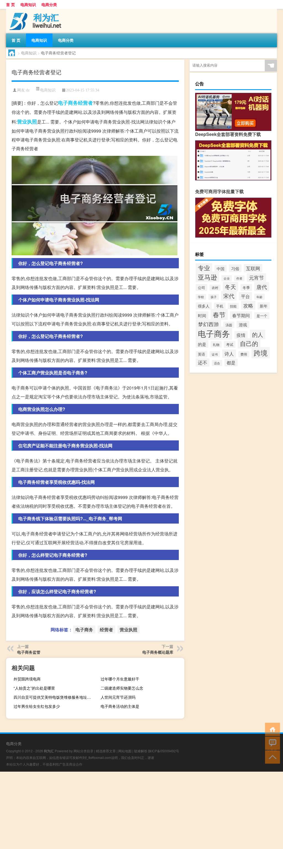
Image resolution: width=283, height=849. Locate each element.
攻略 (248, 305)
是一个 (261, 315)
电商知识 (28, 4)
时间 (202, 315)
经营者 (85, 102)
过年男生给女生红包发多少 (37, 706)
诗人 (229, 353)
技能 (233, 306)
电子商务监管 (28, 652)
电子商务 (68, 102)
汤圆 (229, 324)
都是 (231, 362)
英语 (201, 354)
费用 (243, 354)
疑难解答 (140, 750)
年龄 (259, 297)
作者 (239, 278)
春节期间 (241, 315)
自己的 (249, 343)
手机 (219, 306)
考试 (229, 344)
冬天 (230, 287)
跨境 (261, 353)
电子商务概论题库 (157, 652)
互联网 (253, 268)
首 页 (10, 4)
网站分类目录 (83, 750)
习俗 (235, 268)
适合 (217, 363)
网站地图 (125, 750)
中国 (220, 268)
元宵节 (256, 277)
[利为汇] (35, 11)
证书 (215, 354)
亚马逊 (207, 276)
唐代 (261, 286)
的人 (257, 334)
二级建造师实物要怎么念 (122, 688)
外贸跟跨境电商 (27, 679)
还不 (202, 362)
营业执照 (27, 121)
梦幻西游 (208, 324)
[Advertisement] (141, 810)
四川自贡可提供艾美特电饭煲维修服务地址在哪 (54, 697)
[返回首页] (271, 729)
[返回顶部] (271, 756)
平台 (245, 296)
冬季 (246, 287)
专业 (204, 267)
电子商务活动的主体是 (120, 706)
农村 (215, 287)
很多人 (203, 306)
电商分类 (49, 4)
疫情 (241, 335)
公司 (201, 287)
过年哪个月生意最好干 (120, 679)
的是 (202, 344)
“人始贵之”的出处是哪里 (34, 688)
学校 (201, 297)
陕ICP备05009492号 (163, 750)
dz (28, 90)
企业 (227, 278)
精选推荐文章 (106, 750)
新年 (264, 306)
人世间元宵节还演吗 (118, 697)
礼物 (216, 344)
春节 (219, 314)
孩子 (214, 297)
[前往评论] (271, 743)
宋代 (228, 296)
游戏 (243, 324)
